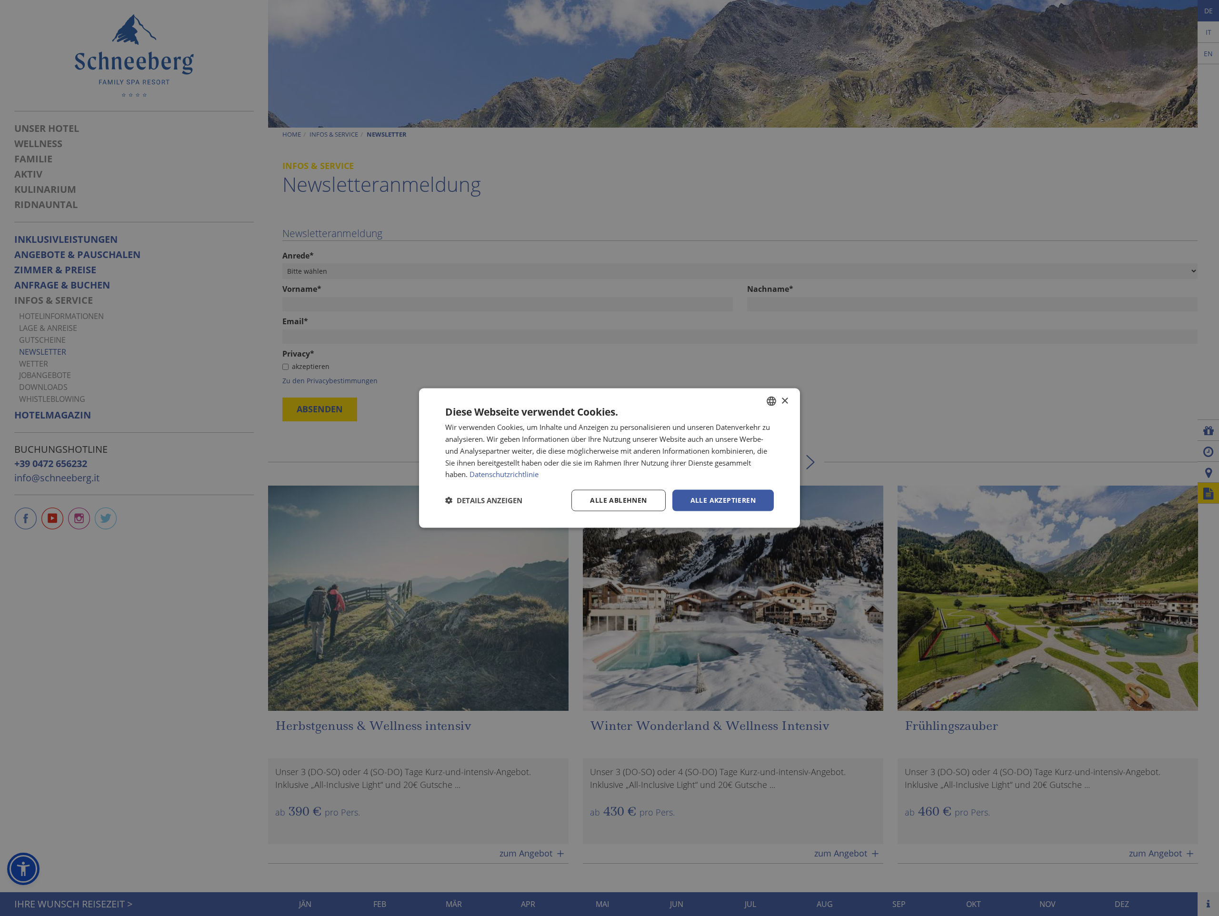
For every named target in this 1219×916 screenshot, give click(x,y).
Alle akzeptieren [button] (723, 500)
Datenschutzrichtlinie (504, 474)
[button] (483, 500)
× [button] (784, 400)
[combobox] (771, 401)
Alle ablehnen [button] (618, 500)
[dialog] (609, 458)
